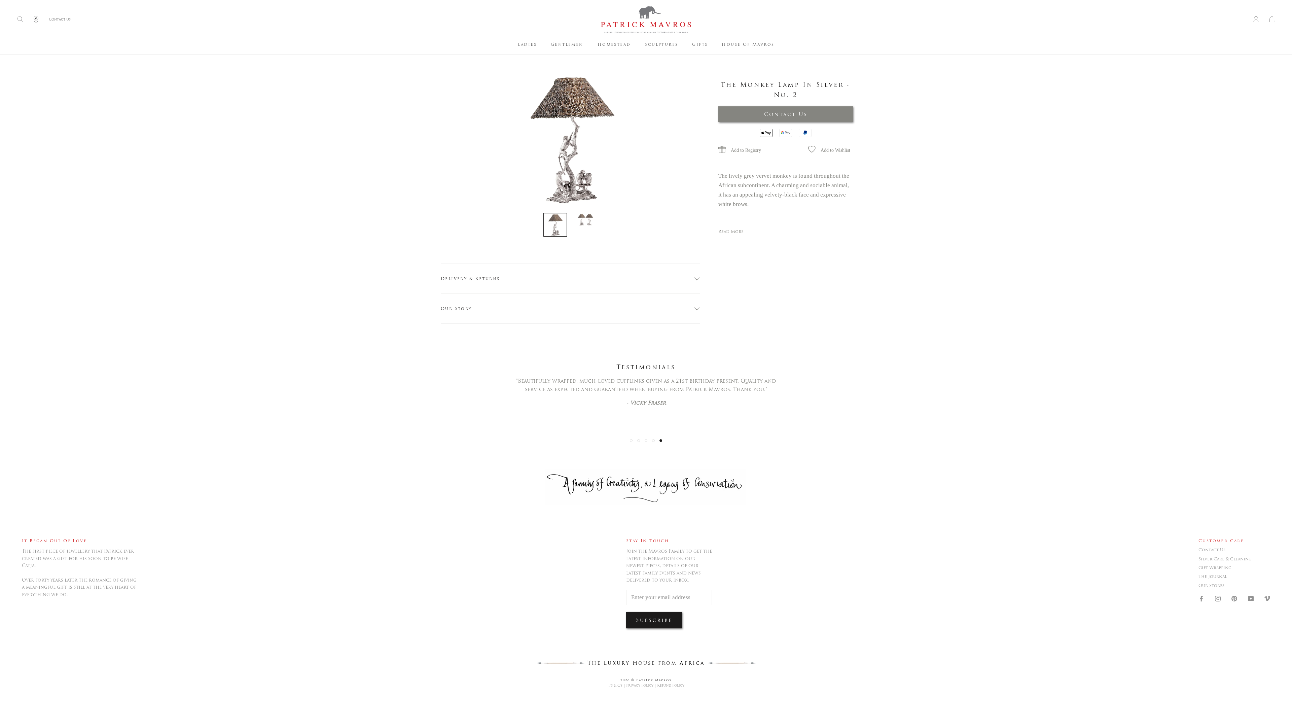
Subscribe (654, 620)
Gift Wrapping (1214, 567)
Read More (731, 231)
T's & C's (615, 685)
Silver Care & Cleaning (1225, 559)
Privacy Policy (639, 685)
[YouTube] (1251, 598)
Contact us (1211, 550)
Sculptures (661, 44)
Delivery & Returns (470, 278)
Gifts (700, 44)
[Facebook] (1201, 598)
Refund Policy (670, 685)
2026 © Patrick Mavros (646, 680)
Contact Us (786, 114)
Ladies (527, 44)
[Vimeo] (1267, 598)
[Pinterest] (1234, 598)
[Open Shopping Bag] (1271, 20)
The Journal (1212, 576)
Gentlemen (567, 44)
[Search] (20, 20)
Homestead (614, 44)
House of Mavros (748, 44)
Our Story (456, 308)
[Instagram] (1218, 598)
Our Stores (1211, 585)
